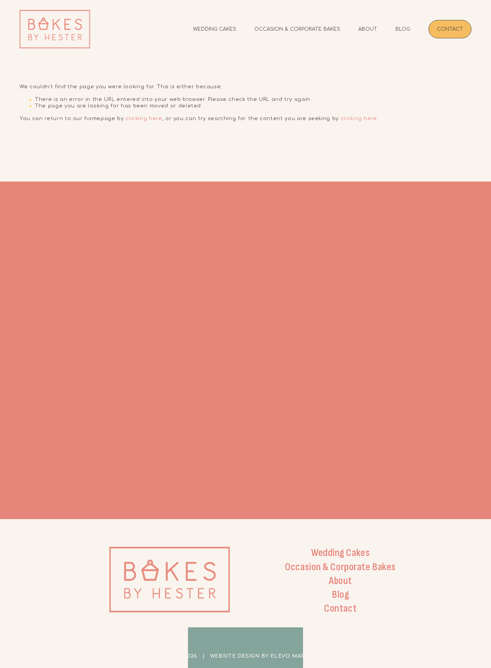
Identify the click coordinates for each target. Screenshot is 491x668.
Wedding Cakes (214, 29)
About (367, 29)
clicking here (143, 118)
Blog (402, 29)
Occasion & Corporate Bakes (297, 29)
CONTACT (450, 29)
